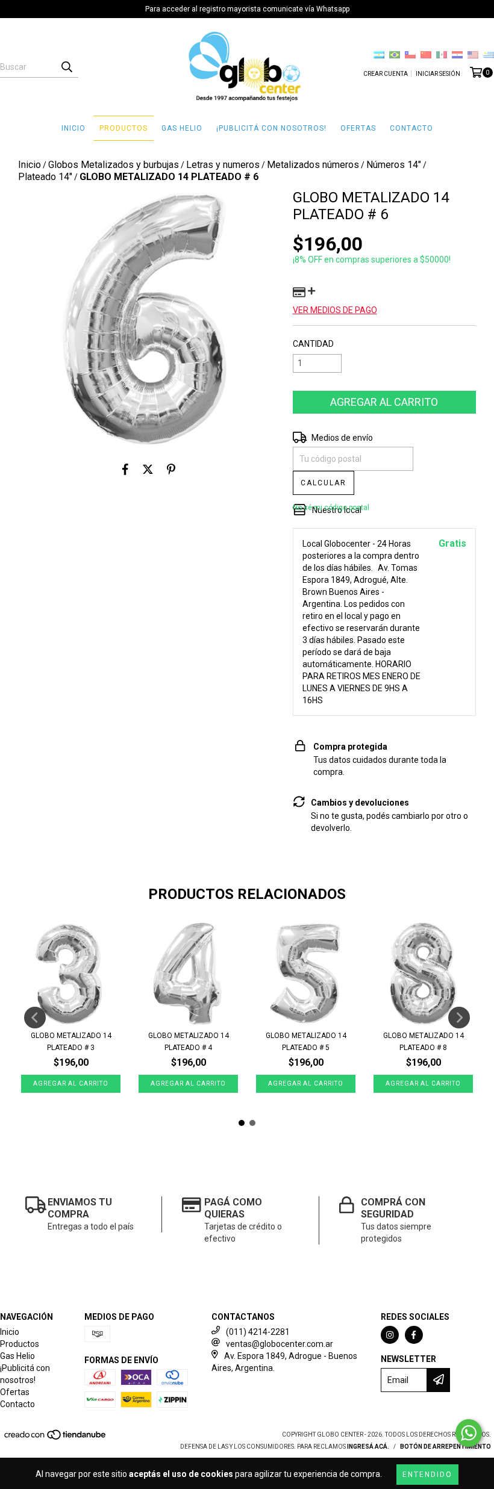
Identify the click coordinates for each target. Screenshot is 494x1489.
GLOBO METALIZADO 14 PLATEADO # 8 (423, 1041)
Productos (123, 128)
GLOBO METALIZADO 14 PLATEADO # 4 (188, 1041)
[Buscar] (66, 67)
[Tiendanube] (55, 1438)
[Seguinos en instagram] (390, 1335)
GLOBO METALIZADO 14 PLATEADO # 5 (306, 1041)
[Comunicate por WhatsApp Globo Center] (468, 1433)
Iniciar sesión (438, 73)
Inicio (73, 128)
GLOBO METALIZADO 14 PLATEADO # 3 (71, 1041)
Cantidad (313, 344)
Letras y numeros (223, 164)
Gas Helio (181, 128)
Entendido (427, 1474)
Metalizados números (313, 164)
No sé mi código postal (331, 507)
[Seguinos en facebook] (414, 1335)
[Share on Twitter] (148, 469)
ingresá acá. (368, 1446)
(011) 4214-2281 (258, 1332)
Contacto (411, 128)
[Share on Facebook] (125, 469)
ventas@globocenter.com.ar (279, 1344)
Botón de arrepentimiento (445, 1446)
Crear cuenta (385, 73)
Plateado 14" (45, 176)
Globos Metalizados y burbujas (113, 164)
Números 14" (393, 164)
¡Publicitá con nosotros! (271, 128)
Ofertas (358, 128)
